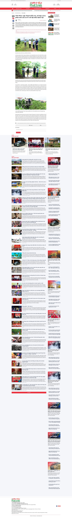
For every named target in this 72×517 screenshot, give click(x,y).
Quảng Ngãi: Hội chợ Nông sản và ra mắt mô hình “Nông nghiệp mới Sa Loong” (52, 149)
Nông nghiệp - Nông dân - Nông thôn (26, 195)
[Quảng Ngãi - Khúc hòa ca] (17, 309)
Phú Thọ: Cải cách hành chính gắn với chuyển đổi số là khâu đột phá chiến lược (53, 197)
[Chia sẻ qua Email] (13, 23)
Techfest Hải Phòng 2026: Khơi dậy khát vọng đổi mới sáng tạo (54, 215)
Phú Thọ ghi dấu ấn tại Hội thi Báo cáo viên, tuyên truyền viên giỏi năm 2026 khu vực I (54, 330)
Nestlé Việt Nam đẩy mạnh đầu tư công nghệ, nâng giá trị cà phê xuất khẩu (54, 181)
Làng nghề (51, 311)
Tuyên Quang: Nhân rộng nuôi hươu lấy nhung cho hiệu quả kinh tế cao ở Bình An (54, 425)
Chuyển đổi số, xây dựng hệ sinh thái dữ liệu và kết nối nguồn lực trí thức (54, 208)
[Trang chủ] (13, 9)
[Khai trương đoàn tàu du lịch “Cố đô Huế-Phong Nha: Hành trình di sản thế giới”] (17, 340)
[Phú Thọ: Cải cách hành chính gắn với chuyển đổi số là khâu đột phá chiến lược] (54, 192)
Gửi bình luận (18, 132)
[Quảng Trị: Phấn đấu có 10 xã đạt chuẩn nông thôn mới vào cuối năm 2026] (17, 332)
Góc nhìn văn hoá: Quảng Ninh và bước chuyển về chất (32, 283)
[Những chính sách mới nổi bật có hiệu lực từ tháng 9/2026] (17, 169)
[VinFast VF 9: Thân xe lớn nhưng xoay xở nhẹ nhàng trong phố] (19, 142)
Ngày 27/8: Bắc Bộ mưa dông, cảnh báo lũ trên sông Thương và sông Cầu (54, 368)
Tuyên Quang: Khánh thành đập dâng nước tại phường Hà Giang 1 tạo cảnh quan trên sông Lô (33, 238)
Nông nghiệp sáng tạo (54, 403)
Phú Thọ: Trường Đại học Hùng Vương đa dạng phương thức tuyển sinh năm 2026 (54, 455)
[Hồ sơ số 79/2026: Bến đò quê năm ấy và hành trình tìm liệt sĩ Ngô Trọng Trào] (17, 371)
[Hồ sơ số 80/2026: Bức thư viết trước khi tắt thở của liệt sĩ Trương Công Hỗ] (17, 348)
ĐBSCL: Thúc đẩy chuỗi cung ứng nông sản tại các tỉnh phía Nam (54, 412)
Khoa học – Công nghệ (54, 189)
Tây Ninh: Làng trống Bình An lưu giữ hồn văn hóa (54, 327)
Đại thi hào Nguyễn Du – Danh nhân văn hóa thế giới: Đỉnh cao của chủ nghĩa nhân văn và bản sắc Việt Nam (54, 271)
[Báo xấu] (13, 28)
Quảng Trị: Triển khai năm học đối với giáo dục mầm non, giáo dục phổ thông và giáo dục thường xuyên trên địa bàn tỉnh (34, 198)
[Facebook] (56, 506)
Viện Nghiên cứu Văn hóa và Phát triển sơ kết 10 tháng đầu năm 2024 (54, 300)
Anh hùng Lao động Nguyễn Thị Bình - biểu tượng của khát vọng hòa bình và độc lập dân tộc (54, 267)
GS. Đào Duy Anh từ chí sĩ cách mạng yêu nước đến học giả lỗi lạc (47, 10)
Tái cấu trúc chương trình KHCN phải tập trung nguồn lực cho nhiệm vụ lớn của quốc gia (54, 212)
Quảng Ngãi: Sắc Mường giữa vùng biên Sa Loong (31, 159)
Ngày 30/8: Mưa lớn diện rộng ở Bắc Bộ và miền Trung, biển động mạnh (54, 350)
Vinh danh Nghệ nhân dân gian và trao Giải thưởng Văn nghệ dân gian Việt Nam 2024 (54, 296)
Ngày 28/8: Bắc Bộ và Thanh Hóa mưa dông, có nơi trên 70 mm (54, 365)
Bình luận (13, 16)
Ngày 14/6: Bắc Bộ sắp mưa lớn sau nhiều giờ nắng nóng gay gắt (54, 488)
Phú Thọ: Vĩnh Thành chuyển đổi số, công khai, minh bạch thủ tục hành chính (54, 478)
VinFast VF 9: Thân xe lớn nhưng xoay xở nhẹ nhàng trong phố (18, 149)
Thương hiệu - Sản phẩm (54, 219)
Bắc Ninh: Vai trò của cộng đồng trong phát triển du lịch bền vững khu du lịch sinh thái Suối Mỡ (54, 277)
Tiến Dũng (19, 19)
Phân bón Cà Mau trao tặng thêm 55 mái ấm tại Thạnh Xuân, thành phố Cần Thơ (36, 149)
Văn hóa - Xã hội (23, 179)
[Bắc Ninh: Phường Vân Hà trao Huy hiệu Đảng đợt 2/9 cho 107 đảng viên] (17, 316)
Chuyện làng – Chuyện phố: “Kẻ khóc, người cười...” (54, 471)
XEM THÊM (28, 392)
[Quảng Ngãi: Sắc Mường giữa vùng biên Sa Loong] (17, 162)
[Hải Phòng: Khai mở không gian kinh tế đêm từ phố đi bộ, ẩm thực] (17, 324)
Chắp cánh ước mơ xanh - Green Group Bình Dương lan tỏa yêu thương (54, 177)
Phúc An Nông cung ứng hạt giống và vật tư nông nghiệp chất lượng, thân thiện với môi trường (54, 422)
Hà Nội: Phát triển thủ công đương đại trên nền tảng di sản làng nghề (54, 334)
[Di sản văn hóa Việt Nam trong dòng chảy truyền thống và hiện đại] (54, 254)
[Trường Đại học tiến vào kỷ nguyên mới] (54, 284)
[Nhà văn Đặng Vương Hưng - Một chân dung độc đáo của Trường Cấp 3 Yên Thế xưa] (17, 216)
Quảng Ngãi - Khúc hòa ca (27, 306)
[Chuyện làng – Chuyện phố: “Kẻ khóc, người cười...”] (54, 466)
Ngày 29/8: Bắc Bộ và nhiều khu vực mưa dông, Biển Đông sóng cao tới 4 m (54, 358)
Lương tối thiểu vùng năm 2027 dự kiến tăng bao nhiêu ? (54, 481)
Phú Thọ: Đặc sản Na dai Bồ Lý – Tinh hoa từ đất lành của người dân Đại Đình (54, 418)
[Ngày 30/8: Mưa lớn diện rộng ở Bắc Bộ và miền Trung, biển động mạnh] (17, 192)
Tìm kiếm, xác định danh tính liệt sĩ (25, 374)
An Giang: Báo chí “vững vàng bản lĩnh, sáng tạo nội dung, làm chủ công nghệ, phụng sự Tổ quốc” (34, 385)
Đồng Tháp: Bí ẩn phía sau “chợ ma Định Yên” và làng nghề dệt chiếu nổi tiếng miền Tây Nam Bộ (54, 337)
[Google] (58, 506)
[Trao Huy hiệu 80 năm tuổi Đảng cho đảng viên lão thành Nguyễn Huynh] (17, 363)
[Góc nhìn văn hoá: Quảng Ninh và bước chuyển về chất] (17, 286)
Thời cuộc (23, 171)
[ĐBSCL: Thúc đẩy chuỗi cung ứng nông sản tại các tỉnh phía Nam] (54, 406)
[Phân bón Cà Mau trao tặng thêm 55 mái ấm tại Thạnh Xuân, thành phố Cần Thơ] (36, 142)
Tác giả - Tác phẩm (24, 257)
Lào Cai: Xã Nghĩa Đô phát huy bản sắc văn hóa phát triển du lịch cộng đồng (54, 245)
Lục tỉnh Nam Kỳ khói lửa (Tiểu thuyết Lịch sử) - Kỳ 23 (54, 306)
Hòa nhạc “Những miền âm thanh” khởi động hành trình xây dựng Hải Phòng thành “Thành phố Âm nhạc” (33, 174)
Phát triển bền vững (14, 146)
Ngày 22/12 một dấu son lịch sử (54, 273)
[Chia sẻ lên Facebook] (13, 21)
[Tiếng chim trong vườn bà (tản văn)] (17, 255)
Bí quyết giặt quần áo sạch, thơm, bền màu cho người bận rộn (54, 241)
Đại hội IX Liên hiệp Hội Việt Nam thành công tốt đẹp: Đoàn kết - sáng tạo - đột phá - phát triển (33, 353)
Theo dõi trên (41, 20)
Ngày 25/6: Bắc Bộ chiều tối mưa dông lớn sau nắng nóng (54, 428)
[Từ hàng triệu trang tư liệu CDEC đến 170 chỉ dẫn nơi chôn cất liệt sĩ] (17, 248)
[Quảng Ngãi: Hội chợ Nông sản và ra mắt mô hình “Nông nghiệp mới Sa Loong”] (52, 142)
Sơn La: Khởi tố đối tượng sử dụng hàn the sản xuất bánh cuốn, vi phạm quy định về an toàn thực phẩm (34, 206)
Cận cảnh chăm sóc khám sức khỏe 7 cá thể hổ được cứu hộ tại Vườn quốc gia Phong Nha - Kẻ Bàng (34, 230)
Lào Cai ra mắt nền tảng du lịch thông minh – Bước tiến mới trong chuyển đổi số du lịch (54, 205)
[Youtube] (59, 506)
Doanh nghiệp (52, 158)
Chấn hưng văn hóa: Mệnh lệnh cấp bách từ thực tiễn (54, 303)
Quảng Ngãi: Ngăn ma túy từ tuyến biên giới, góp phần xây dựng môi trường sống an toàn (33, 268)
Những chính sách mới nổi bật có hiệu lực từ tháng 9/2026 (33, 166)
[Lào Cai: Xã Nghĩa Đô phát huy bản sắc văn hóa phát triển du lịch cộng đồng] (54, 314)
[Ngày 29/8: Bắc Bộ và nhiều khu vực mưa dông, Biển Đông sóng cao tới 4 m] (17, 293)
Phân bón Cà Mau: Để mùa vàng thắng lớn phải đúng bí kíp (54, 174)
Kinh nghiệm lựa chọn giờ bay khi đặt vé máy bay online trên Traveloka (54, 184)
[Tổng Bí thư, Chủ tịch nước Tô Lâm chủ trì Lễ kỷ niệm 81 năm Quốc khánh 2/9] (17, 301)
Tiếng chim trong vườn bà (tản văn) (29, 252)
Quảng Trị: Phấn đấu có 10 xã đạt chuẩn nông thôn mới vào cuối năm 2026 (54, 361)
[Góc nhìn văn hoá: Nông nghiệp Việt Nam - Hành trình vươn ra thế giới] (17, 184)
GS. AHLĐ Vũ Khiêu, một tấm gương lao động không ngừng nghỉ (29, 10)
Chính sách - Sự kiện (24, 358)
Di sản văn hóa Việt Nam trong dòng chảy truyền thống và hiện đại (54, 260)
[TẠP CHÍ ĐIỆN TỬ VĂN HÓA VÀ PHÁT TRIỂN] (36, 4)
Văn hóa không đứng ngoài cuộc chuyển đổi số (54, 485)
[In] (13, 26)
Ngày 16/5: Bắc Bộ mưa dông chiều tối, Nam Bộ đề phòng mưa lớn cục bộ (54, 458)
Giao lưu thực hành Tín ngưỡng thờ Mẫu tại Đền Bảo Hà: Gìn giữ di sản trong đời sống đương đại (33, 222)
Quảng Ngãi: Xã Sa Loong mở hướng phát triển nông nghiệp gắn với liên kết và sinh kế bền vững (33, 377)
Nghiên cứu (23, 187)
